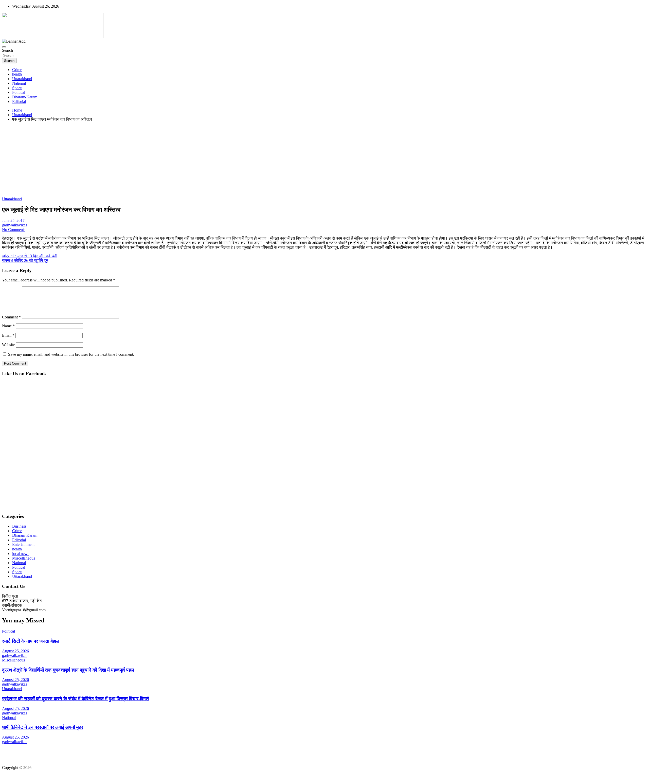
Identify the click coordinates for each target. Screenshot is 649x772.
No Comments (13, 229)
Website (8, 345)
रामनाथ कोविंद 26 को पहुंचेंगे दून (25, 260)
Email (8, 335)
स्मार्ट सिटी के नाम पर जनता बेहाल (30, 641)
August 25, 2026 (15, 651)
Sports (17, 88)
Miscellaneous (23, 558)
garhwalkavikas (14, 225)
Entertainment (23, 544)
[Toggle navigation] (4, 47)
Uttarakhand (22, 79)
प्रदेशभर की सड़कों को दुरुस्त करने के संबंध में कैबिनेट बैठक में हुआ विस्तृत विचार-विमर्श (75, 698)
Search (7, 50)
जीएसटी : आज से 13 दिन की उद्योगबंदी (29, 256)
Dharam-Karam (24, 97)
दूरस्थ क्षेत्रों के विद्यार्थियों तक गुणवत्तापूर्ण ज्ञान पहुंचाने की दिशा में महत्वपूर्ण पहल (68, 670)
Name (8, 326)
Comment (11, 317)
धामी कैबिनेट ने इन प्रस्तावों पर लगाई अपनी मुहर (42, 727)
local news (20, 553)
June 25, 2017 (13, 220)
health (17, 74)
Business (19, 526)
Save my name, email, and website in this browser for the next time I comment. (71, 354)
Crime (17, 69)
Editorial (19, 101)
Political (18, 92)
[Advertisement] (154, 161)
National (19, 83)
